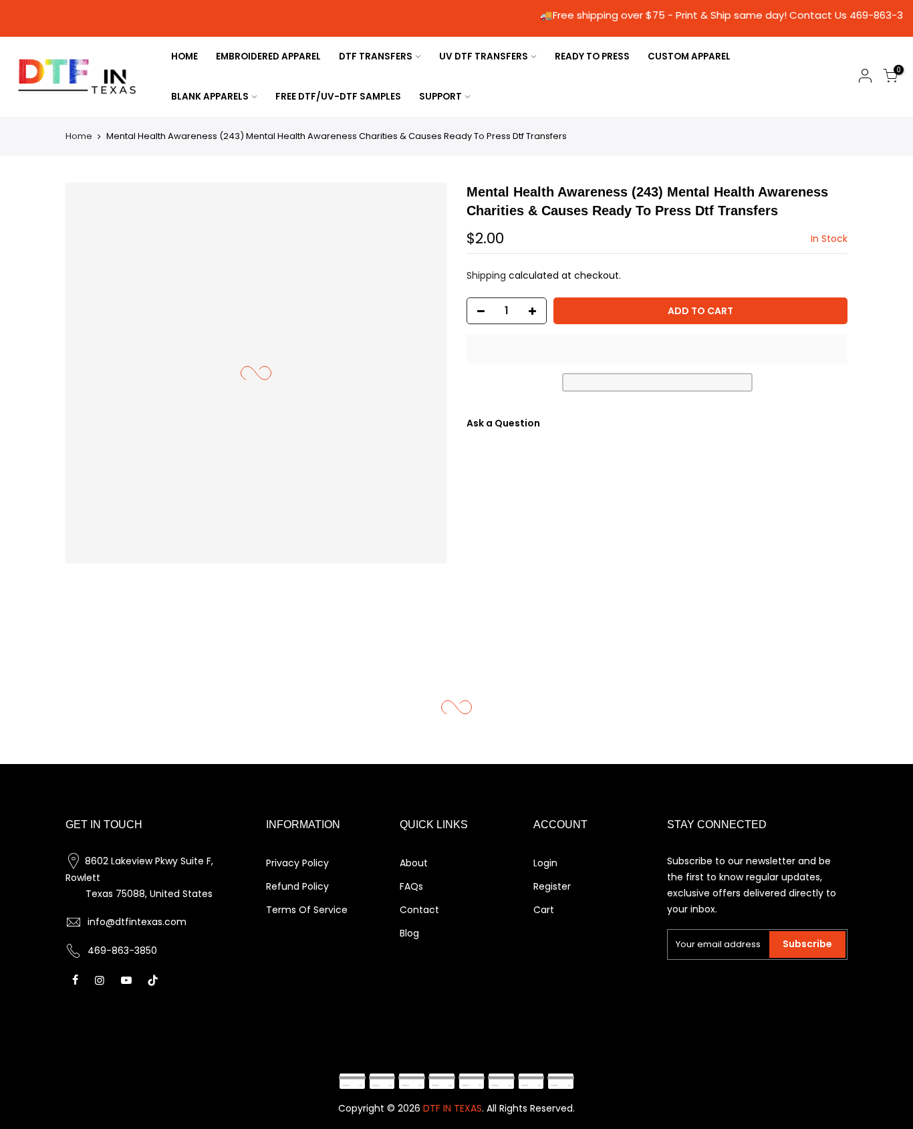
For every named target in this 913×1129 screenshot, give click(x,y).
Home (79, 136)
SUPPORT (440, 96)
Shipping (486, 275)
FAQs (411, 886)
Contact (419, 909)
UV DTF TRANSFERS (483, 56)
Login (545, 863)
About (414, 863)
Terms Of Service (307, 909)
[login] (865, 78)
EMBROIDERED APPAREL (268, 56)
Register (552, 886)
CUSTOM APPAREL (689, 56)
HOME (184, 56)
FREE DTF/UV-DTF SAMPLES (338, 96)
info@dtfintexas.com (137, 921)
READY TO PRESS (592, 56)
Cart (543, 909)
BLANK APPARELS (210, 96)
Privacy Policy (297, 863)
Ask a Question (503, 423)
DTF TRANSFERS (375, 56)
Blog (409, 933)
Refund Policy (297, 886)
